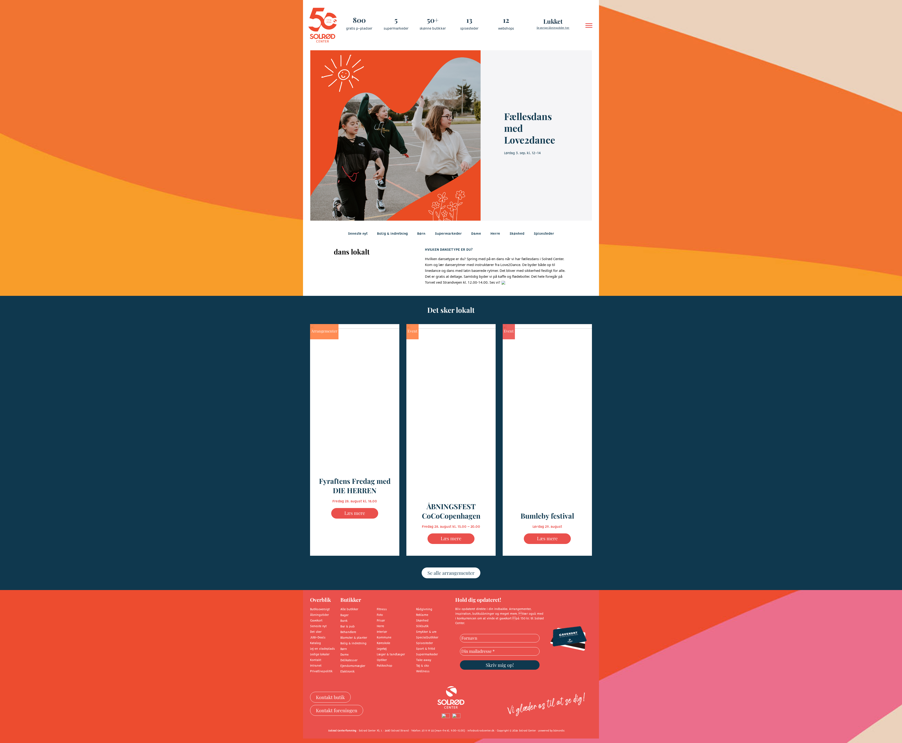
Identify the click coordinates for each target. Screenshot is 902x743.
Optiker (382, 660)
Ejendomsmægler (352, 666)
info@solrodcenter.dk (480, 730)
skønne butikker (433, 29)
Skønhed (516, 234)
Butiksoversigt (320, 609)
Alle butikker (349, 609)
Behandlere (348, 632)
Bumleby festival (547, 515)
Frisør (381, 620)
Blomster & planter (353, 638)
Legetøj (382, 649)
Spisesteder (544, 234)
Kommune (384, 637)
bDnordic (559, 730)
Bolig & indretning (392, 234)
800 (359, 20)
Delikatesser (349, 660)
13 (469, 20)
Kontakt (315, 660)
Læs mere (354, 513)
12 (506, 20)
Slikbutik (422, 626)
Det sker (316, 632)
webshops (506, 29)
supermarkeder (396, 29)
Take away (423, 660)
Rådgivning (424, 609)
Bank (344, 621)
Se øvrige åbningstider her (553, 28)
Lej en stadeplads (322, 649)
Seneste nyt (358, 234)
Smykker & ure (426, 632)
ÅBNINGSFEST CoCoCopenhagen (451, 511)
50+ (433, 20)
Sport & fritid (425, 649)
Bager (344, 615)
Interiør (382, 632)
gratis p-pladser (359, 29)
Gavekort (316, 620)
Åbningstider (319, 615)
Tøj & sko (422, 666)
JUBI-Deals (318, 637)
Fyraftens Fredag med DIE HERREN (355, 485)
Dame (476, 234)
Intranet (316, 666)
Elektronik (347, 671)
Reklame (422, 615)
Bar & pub (347, 626)
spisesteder (469, 29)
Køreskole (383, 643)
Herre (495, 234)
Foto (380, 615)
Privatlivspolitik (321, 671)
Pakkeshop (384, 666)
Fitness (382, 609)
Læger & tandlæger (391, 654)
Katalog (315, 643)
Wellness (423, 671)
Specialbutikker (427, 637)
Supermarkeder (448, 234)
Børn (421, 234)
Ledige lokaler (320, 654)
